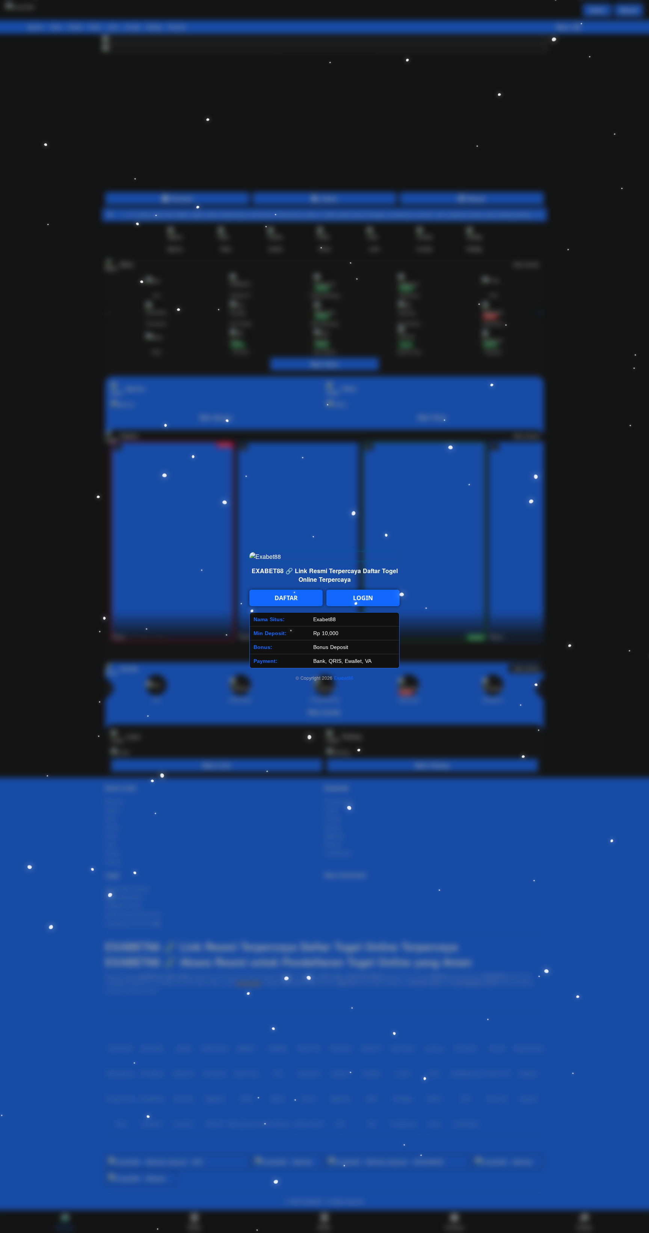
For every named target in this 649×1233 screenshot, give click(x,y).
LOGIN (363, 598)
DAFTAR (286, 598)
